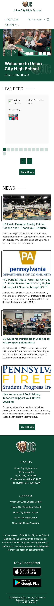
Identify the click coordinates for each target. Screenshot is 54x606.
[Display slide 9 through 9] (37, 149)
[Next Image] (15, 52)
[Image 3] (36, 53)
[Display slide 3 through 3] (12, 149)
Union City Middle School (25, 512)
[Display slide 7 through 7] (29, 149)
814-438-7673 (33, 479)
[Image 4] (40, 53)
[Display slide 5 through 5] (21, 149)
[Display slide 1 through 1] (4, 149)
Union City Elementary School (26, 507)
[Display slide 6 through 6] (25, 149)
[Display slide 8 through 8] (33, 149)
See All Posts (27, 172)
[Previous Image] (8, 52)
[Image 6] (48, 53)
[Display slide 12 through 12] (4, 153)
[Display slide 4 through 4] (16, 149)
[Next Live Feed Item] (29, 161)
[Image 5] (44, 53)
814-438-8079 (32, 482)
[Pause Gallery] (48, 49)
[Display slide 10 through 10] (42, 149)
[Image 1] (27, 53)
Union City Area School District (25, 501)
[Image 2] (31, 53)
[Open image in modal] (13, 117)
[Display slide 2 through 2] (8, 149)
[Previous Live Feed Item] (23, 161)
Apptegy (32, 602)
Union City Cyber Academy (25, 523)
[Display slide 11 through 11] (46, 149)
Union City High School (25, 517)
